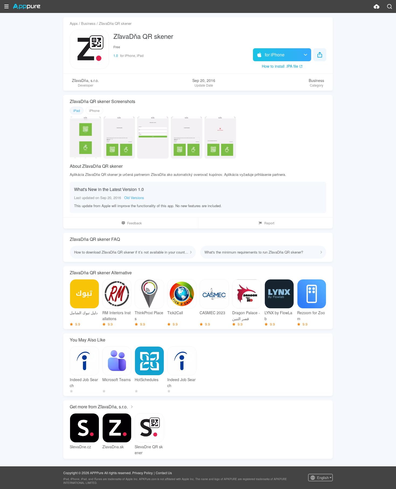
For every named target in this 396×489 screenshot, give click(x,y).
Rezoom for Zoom (311, 315)
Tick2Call (175, 312)
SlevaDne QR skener (149, 449)
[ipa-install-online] (376, 6)
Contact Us (164, 472)
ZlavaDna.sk (113, 446)
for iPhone (274, 55)
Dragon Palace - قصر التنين (246, 315)
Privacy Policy (142, 472)
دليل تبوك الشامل (84, 312)
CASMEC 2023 (212, 312)
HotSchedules (146, 379)
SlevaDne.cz (80, 446)
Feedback (134, 223)
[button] (6, 6)
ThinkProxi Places (149, 315)
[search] (389, 6)
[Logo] (26, 6)
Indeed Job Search (84, 382)
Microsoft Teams (116, 379)
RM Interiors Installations (116, 315)
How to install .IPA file (280, 66)
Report (269, 223)
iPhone (94, 110)
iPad (76, 110)
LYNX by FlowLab (278, 315)
